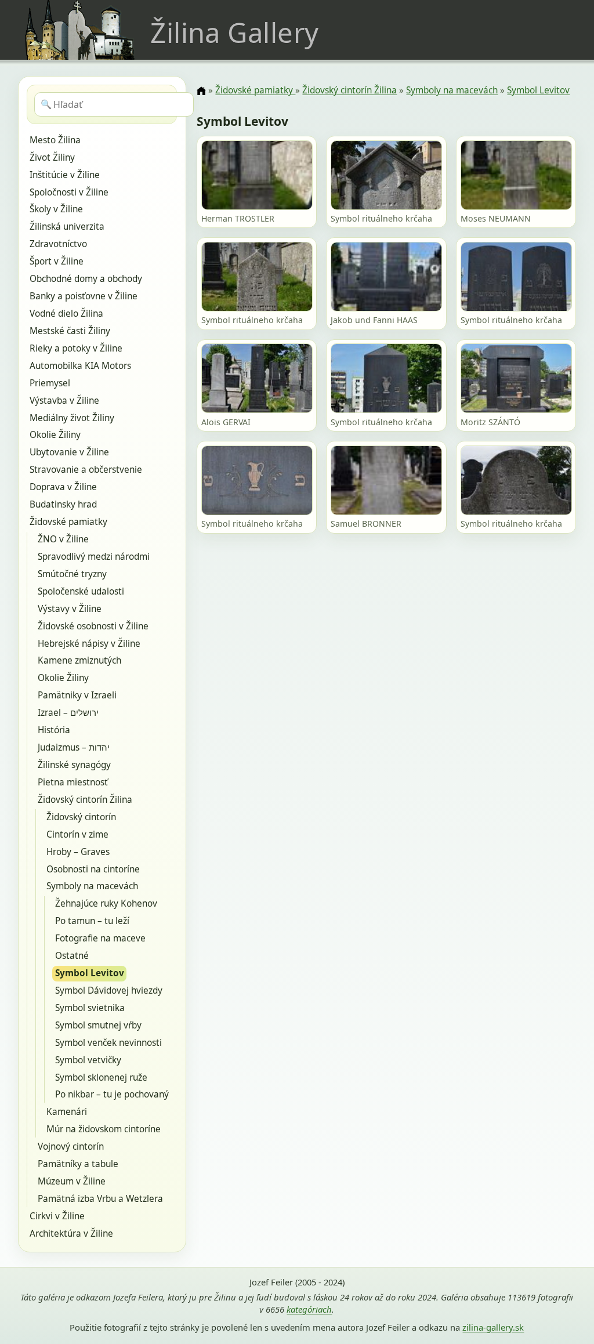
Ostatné (72, 956)
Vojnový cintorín (71, 1146)
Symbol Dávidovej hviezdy (108, 990)
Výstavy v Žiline (70, 609)
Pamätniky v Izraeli (77, 695)
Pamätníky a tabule (78, 1164)
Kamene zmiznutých (79, 660)
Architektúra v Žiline (71, 1233)
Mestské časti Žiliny (70, 331)
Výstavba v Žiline (64, 400)
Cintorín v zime (77, 834)
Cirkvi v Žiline (57, 1216)
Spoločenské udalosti (81, 591)
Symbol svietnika (90, 1008)
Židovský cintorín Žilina (85, 800)
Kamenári (66, 1112)
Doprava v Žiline (63, 487)
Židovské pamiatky (68, 522)
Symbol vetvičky (88, 1060)
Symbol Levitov (89, 973)
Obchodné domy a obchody (86, 279)
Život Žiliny (52, 157)
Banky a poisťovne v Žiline (83, 296)
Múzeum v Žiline (72, 1181)
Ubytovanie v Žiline (69, 452)
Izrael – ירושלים (68, 713)
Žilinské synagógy (74, 765)
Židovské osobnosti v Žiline (93, 626)
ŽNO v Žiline (63, 539)
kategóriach (309, 1309)
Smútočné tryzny (72, 574)
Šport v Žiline (57, 261)
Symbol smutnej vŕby (98, 1025)
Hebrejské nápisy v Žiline (89, 643)
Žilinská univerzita (67, 226)
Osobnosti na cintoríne (93, 869)
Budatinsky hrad (63, 504)
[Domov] (201, 91)
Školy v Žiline (56, 209)
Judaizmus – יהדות (74, 747)
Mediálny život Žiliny (72, 418)
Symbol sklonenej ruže (101, 1077)
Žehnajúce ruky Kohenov (106, 903)
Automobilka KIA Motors (80, 366)
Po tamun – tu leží (92, 921)
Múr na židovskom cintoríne (103, 1129)
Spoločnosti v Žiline (69, 192)
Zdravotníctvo (58, 244)
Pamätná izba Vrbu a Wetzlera (100, 1199)
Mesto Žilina (55, 140)
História (54, 730)
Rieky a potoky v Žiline (76, 348)
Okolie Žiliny (55, 435)
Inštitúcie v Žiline (65, 175)
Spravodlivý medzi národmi (94, 556)
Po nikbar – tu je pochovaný (112, 1094)
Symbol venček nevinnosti (108, 1043)
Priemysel (50, 383)
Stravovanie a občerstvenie (86, 469)
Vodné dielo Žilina (66, 313)
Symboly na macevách (92, 886)
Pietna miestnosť (73, 782)
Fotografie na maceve (100, 938)
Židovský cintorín (81, 817)
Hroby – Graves (78, 852)
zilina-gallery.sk (493, 1327)
